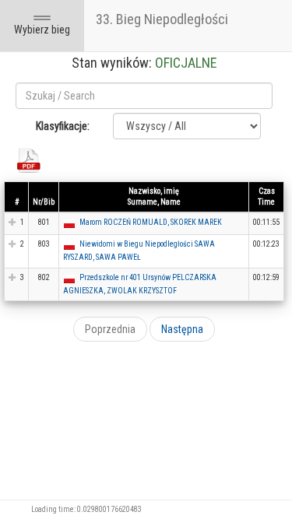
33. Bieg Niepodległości (162, 19)
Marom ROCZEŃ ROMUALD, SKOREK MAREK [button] (150, 222)
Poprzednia (110, 329)
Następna (182, 329)
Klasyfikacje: (63, 126)
